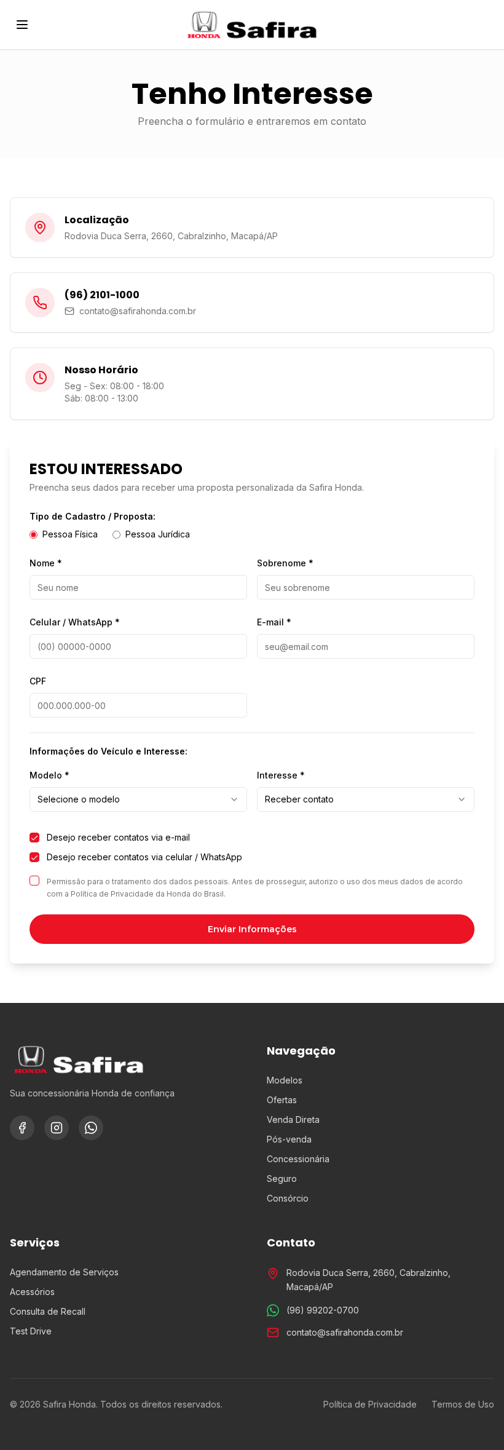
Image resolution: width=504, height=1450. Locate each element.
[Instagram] (56, 1127)
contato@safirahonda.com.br (344, 1332)
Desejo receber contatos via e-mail (118, 837)
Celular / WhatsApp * (75, 622)
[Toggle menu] (22, 24)
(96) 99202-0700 (322, 1310)
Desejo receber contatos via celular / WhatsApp (144, 857)
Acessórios (32, 1291)
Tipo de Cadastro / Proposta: (93, 516)
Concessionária (298, 1159)
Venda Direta (293, 1119)
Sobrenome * (285, 563)
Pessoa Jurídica (157, 534)
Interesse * (281, 775)
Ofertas (282, 1100)
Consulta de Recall (47, 1311)
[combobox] (138, 799)
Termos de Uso (462, 1404)
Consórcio (288, 1198)
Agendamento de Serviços (64, 1272)
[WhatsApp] (91, 1127)
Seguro (282, 1178)
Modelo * (49, 775)
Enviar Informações (252, 929)
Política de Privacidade (370, 1404)
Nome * (46, 563)
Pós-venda (289, 1139)
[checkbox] (34, 837)
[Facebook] (22, 1127)
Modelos (284, 1080)
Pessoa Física (70, 534)
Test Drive (31, 1331)
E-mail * (274, 622)
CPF (38, 681)
